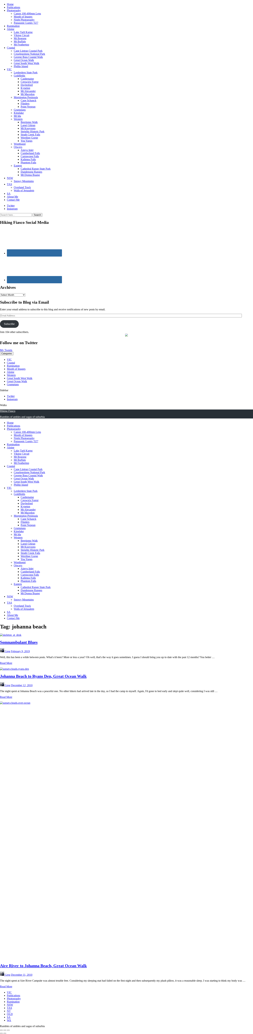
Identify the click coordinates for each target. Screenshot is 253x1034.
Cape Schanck (28, 100)
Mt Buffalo (20, 41)
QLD (10, 1014)
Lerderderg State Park (26, 72)
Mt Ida (17, 115)
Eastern (18, 165)
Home (10, 4)
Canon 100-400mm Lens (27, 13)
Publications (13, 7)
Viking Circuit (21, 35)
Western (18, 119)
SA (8, 193)
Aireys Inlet (27, 150)
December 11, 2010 (21, 974)
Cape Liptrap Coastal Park (28, 50)
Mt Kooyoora (28, 128)
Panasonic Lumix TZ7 (26, 22)
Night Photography (24, 19)
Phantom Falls (28, 162)
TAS (9, 184)
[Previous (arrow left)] (1, 1033)
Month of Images (23, 16)
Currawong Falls (30, 156)
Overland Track (22, 187)
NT (9, 1011)
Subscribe (9, 323)
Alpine (10, 29)
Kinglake (19, 112)
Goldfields (19, 75)
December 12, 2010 (22, 685)
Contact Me (13, 199)
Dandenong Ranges (31, 171)
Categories (6, 353)
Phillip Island (21, 66)
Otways (18, 147)
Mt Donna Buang (30, 174)
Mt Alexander (28, 91)
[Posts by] (2, 651)
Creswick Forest (29, 81)
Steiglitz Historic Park (32, 131)
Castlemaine (27, 78)
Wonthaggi (20, 143)
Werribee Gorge (29, 137)
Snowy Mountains (24, 181)
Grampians (20, 109)
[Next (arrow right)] (4, 1033)
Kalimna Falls (28, 159)
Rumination (13, 25)
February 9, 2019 (20, 651)
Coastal (11, 47)
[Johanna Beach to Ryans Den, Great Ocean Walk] (14, 668)
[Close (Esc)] (1, 1030)
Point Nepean (28, 106)
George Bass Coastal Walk (28, 57)
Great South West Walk (26, 63)
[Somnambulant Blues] (10, 634)
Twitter (11, 205)
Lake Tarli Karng (23, 32)
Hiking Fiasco (7, 410)
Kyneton (25, 88)
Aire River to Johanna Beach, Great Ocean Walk (43, 965)
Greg (7, 651)
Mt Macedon (28, 94)
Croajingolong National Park (29, 53)
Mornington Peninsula (26, 97)
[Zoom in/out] (8, 1030)
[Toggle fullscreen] (4, 1030)
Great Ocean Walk (24, 60)
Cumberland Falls (30, 153)
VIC (9, 69)
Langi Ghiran (28, 125)
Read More (6, 663)
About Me (12, 196)
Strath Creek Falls (30, 134)
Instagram (12, 208)
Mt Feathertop (21, 44)
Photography (14, 10)
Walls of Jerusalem (24, 190)
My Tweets (6, 350)
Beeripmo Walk (29, 122)
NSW (10, 178)
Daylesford (27, 84)
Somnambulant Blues (19, 642)
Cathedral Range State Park (36, 168)
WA (9, 1020)
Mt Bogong (20, 38)
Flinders (25, 103)
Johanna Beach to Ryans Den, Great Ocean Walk (43, 676)
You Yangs (26, 140)
